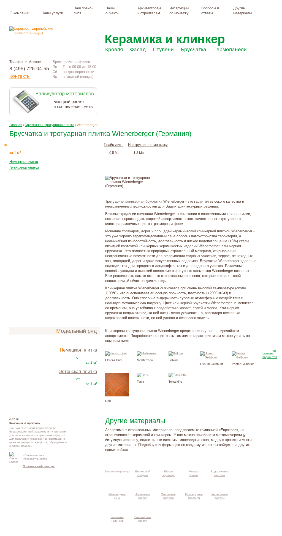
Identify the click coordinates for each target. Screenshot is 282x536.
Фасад (138, 49)
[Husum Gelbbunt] (212, 357)
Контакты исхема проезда (85, 457)
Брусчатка (193, 49)
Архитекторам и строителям (149, 10)
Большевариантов (269, 355)
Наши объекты (112, 10)
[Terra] (142, 374)
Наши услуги (52, 13)
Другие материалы (242, 10)
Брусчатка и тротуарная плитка (49, 125)
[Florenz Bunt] (116, 353)
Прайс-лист (113, 145)
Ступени (163, 49)
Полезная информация (39, 466)
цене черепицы (19, 442)
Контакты (20, 76)
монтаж (69, 144)
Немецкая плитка (23, 162)
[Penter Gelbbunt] (244, 357)
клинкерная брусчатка (143, 201)
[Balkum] (176, 353)
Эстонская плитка (24, 168)
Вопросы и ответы (210, 10)
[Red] (117, 395)
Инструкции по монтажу (179, 10)
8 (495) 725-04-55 (29, 68)
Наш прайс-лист (83, 10)
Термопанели (230, 49)
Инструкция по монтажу (148, 145)
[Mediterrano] (147, 353)
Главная (15, 125)
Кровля (114, 49)
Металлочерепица (117, 471)
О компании (19, 13)
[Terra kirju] (177, 374)
